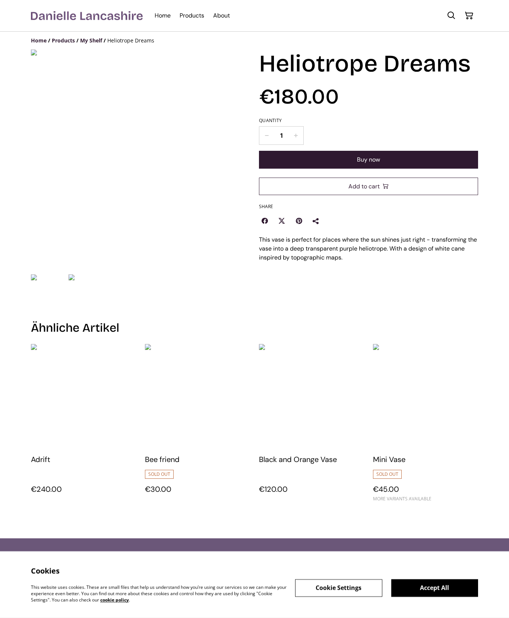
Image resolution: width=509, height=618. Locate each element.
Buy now (368, 159)
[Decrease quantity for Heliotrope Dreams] (266, 135)
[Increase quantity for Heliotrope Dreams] (296, 135)
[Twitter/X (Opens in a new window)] (281, 220)
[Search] (451, 15)
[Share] (316, 220)
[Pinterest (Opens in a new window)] (298, 220)
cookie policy (114, 599)
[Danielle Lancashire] (87, 15)
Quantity (270, 120)
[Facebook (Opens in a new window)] (264, 220)
